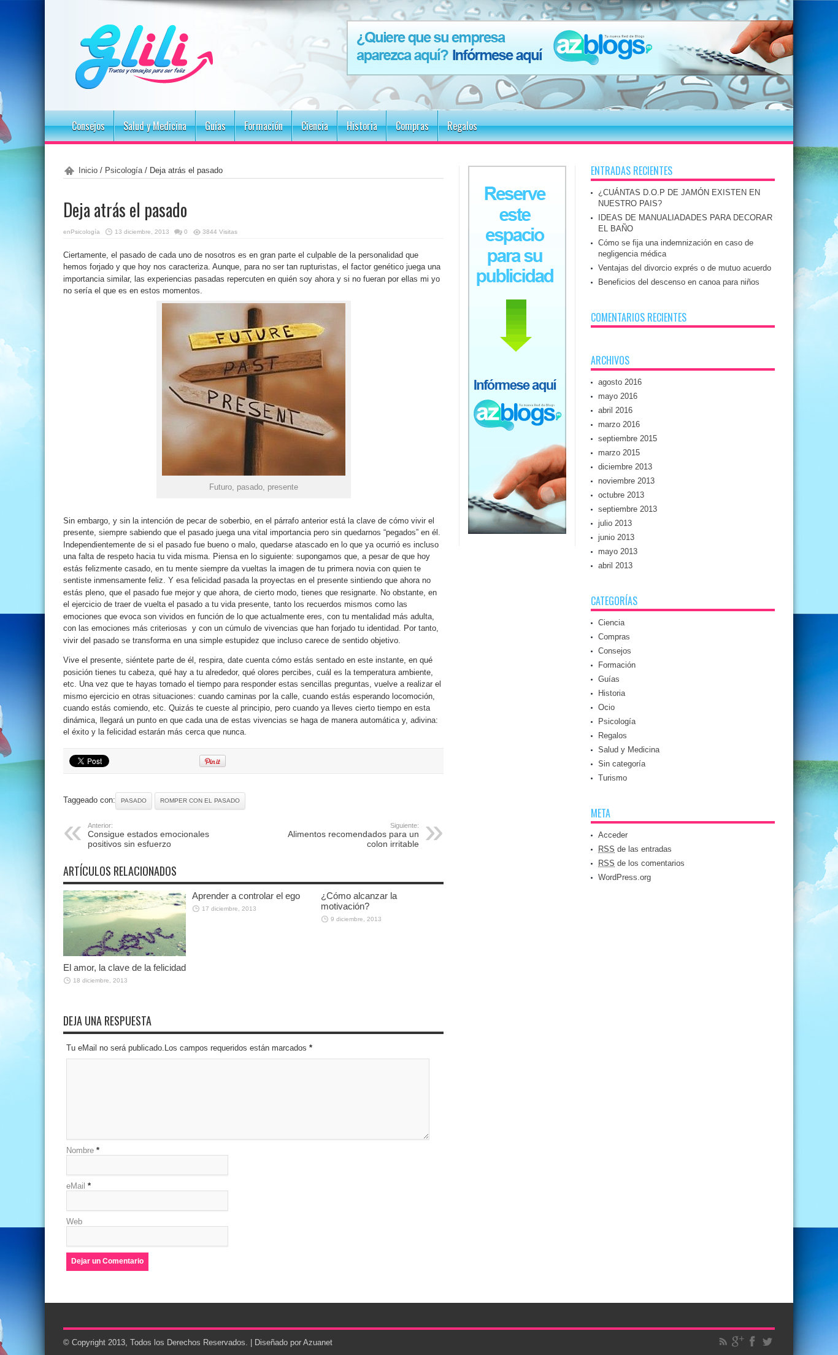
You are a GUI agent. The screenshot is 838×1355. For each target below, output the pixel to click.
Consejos (88, 125)
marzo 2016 (619, 424)
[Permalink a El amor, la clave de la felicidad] (124, 953)
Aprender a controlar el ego (246, 895)
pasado (134, 800)
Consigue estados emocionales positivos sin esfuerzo (148, 835)
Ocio (606, 707)
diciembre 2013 (625, 466)
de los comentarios (641, 863)
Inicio (88, 170)
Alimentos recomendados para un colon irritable (353, 835)
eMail (75, 1186)
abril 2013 (615, 565)
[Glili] (179, 80)
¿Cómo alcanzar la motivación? (359, 900)
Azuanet (318, 1342)
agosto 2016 (620, 382)
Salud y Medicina (154, 125)
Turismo (612, 777)
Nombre (80, 1150)
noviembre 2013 (626, 480)
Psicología (123, 170)
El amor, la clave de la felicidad (124, 967)
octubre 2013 (621, 495)
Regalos (462, 125)
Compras (412, 125)
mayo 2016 (617, 396)
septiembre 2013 (627, 509)
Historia (362, 125)
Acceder (613, 835)
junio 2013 (616, 537)
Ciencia (314, 125)
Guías (215, 125)
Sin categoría (621, 763)
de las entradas (635, 849)
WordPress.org (624, 877)
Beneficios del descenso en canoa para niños (678, 282)
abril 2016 (615, 410)
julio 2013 (615, 523)
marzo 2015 (619, 452)
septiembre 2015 (627, 438)
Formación (263, 125)
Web (74, 1221)
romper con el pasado (200, 800)
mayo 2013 (617, 551)
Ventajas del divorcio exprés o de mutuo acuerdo (684, 267)
